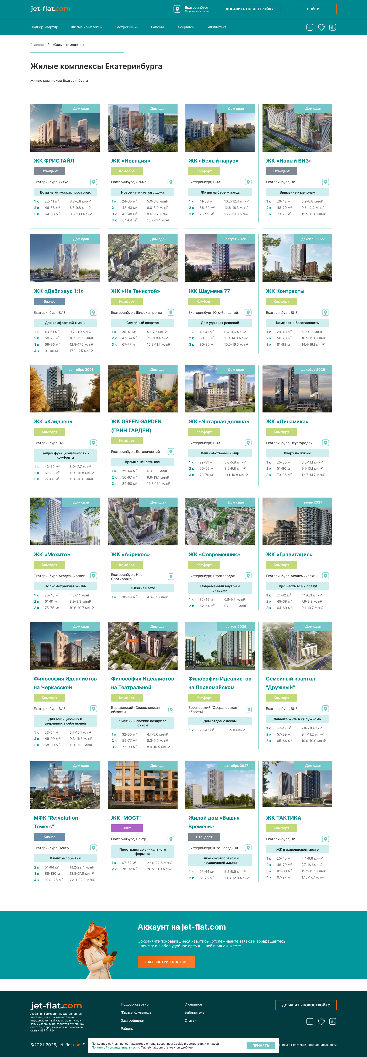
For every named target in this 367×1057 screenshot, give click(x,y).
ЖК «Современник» (214, 554)
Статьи (191, 1020)
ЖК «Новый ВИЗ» (289, 160)
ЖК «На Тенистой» (135, 291)
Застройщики (126, 27)
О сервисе (185, 27)
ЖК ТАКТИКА (283, 818)
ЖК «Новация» (130, 160)
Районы (157, 27)
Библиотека (217, 27)
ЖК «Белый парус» (213, 160)
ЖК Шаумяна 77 (209, 291)
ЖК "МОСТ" (126, 818)
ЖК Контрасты (285, 291)
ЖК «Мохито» (52, 554)
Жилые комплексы (86, 27)
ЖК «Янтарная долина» (218, 421)
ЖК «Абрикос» (130, 554)
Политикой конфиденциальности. (116, 1047)
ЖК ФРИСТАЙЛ (54, 160)
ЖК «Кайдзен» (53, 421)
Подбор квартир (44, 27)
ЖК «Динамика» (287, 421)
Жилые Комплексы (136, 1012)
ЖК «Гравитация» (289, 554)
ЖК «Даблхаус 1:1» (59, 291)
